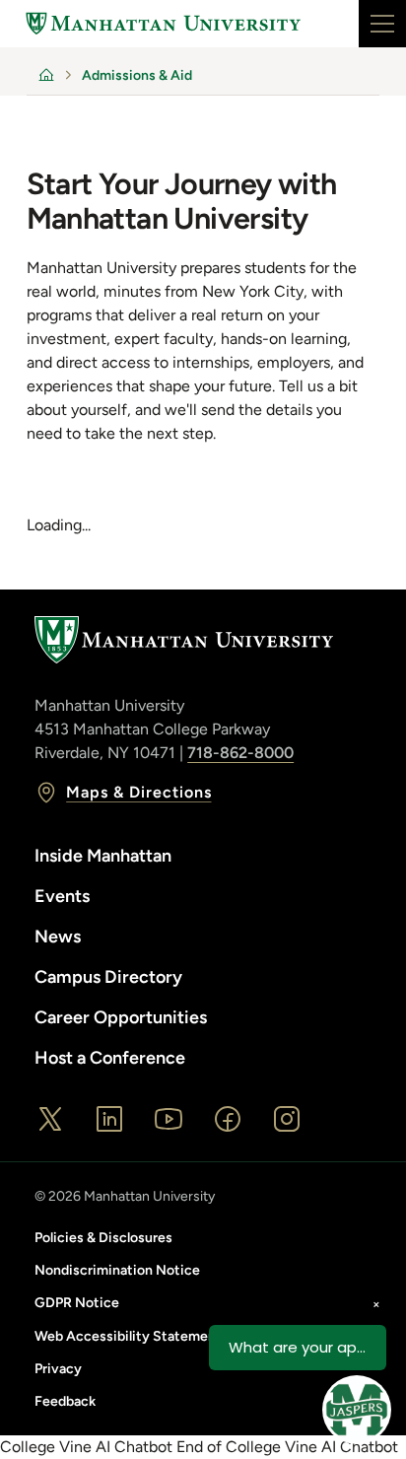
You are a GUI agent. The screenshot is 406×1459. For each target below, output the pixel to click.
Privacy (58, 1368)
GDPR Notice (76, 1302)
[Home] (164, 23)
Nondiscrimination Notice (117, 1270)
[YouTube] (168, 1119)
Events (62, 896)
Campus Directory (108, 977)
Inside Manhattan (102, 856)
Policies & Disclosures (103, 1237)
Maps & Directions (138, 792)
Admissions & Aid (137, 75)
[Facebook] (227, 1119)
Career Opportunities (120, 1017)
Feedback (65, 1401)
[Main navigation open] (382, 23)
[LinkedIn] (109, 1119)
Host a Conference (109, 1058)
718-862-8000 (240, 752)
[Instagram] (287, 1119)
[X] (50, 1119)
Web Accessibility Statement (128, 1336)
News (57, 936)
